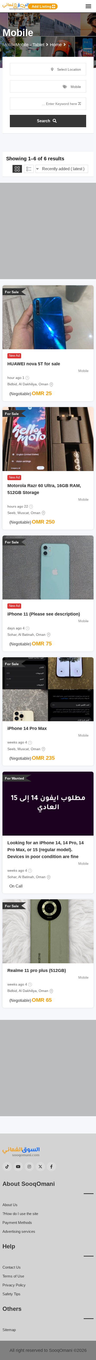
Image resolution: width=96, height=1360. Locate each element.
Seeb (11, 513)
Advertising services (18, 1231)
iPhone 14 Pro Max (27, 728)
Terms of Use (13, 1276)
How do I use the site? (20, 1214)
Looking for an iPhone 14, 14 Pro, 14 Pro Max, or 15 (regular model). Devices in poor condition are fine (45, 849)
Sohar (11, 635)
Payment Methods (17, 1222)
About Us (9, 1205)
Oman (43, 384)
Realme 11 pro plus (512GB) (36, 970)
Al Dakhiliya (28, 384)
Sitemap (9, 1330)
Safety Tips (11, 1294)
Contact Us (11, 1267)
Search (43, 121)
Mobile (83, 371)
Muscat (23, 513)
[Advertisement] (48, 231)
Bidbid (12, 384)
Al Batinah (26, 635)
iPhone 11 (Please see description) (43, 614)
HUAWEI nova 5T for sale (33, 363)
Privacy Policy (14, 1285)
